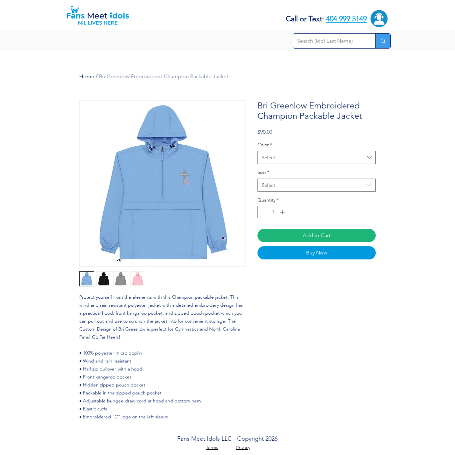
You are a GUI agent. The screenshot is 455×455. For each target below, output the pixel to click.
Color (264, 145)
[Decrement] (262, 212)
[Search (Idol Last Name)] (382, 41)
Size (263, 172)
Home (86, 76)
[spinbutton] (273, 212)
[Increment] (283, 212)
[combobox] (316, 157)
